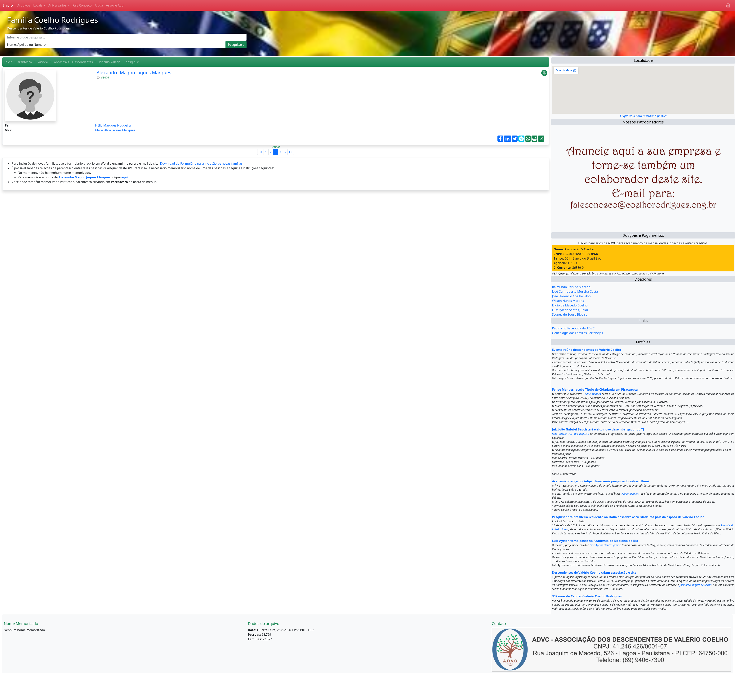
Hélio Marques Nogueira (113, 125)
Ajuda (99, 5)
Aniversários (57, 5)
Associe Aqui (115, 5)
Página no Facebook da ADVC (573, 328)
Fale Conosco (82, 5)
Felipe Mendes (592, 394)
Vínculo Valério (110, 62)
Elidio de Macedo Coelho (570, 305)
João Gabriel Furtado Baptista (570, 433)
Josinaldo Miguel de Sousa (695, 585)
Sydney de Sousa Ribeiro (569, 314)
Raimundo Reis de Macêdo (571, 287)
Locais (38, 5)
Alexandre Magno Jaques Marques (134, 72)
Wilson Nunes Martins (568, 301)
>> (290, 152)
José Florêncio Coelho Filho (571, 296)
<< (260, 152)
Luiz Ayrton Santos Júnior (570, 310)
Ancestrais (61, 62)
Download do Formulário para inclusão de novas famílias (201, 163)
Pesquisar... (236, 44)
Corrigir (130, 62)
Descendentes (83, 62)
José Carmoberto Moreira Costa (575, 291)
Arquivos (23, 5)
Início (8, 5)
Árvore (43, 62)
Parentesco (24, 62)
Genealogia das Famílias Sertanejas (577, 333)
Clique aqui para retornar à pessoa (643, 116)
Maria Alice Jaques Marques (115, 130)
